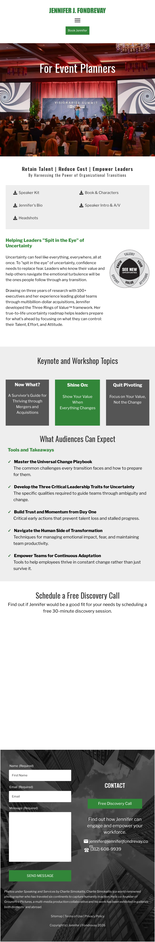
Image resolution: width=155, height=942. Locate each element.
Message (23, 808)
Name (21, 766)
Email (21, 787)
